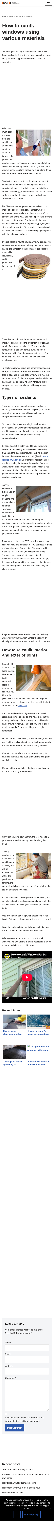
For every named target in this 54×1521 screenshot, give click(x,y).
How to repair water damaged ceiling (19, 1483)
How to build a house (11, 16)
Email (7, 1354)
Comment (10, 1378)
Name (8, 1342)
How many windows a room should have (21, 1487)
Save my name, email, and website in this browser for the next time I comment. (24, 1419)
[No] (50, 1508)
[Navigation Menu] (48, 3)
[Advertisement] (27, 95)
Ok (17, 1514)
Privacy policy (31, 1514)
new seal (22, 705)
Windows (28, 16)
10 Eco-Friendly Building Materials (18, 1469)
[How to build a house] (10, 3)
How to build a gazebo (12, 1492)
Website (9, 1366)
